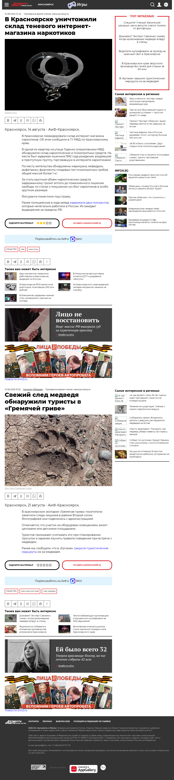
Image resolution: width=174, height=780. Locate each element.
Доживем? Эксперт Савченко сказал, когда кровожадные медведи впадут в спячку (142, 39)
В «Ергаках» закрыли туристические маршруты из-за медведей (142, 80)
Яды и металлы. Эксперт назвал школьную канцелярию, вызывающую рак (146, 101)
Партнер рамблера (58, 767)
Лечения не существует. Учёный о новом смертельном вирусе (147, 407)
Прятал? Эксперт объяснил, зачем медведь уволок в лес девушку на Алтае (147, 124)
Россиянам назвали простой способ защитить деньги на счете (147, 176)
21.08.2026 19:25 (13, 389)
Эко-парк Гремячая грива (18, 488)
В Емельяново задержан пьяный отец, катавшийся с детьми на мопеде (36, 298)
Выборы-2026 (63, 721)
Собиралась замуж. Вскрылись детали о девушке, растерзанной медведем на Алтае (146, 420)
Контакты (33, 721)
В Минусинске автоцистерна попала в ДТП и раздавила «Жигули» (88, 276)
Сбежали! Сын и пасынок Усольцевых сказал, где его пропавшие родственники (149, 157)
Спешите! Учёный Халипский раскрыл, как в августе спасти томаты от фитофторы (142, 25)
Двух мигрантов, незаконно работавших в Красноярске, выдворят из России (34, 276)
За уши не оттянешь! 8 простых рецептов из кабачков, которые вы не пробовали (149, 454)
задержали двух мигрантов (89, 202)
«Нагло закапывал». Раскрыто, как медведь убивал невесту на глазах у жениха (148, 432)
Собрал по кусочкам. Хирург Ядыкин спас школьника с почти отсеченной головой (149, 443)
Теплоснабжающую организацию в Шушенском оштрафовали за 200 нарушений (91, 618)
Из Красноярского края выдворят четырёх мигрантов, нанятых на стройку (91, 287)
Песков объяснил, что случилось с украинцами (146, 198)
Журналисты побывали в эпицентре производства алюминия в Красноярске (33, 629)
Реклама (47, 721)
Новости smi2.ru (16, 379)
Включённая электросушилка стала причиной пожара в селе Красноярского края (89, 629)
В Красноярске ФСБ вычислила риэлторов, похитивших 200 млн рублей (36, 287)
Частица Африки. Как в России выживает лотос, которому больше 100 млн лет (148, 135)
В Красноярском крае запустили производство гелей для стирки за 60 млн (142, 66)
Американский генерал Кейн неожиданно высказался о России (146, 210)
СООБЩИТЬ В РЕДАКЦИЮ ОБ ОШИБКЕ (92, 721)
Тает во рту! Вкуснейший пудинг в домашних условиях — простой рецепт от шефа (147, 113)
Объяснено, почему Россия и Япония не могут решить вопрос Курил (148, 187)
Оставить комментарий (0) (87, 223)
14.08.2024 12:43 (13, 14)
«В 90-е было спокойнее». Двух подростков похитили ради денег (147, 144)
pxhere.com (11, 112)
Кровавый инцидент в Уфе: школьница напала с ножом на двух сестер (147, 222)
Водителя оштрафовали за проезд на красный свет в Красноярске (142, 53)
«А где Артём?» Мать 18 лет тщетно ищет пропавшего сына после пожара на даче (147, 398)
